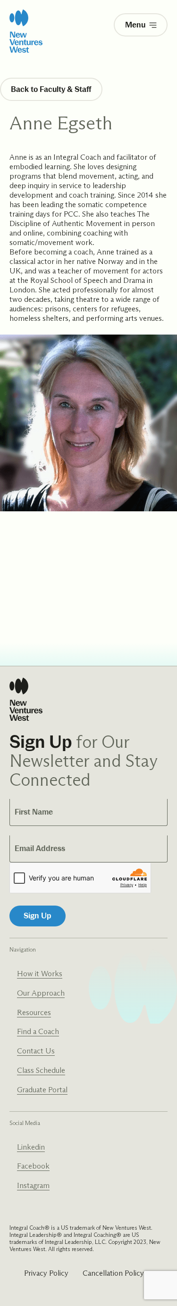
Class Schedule (41, 1070)
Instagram (33, 1185)
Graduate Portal (42, 1089)
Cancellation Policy (113, 1273)
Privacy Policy (46, 1273)
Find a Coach (38, 1031)
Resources (34, 1012)
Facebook (33, 1165)
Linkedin (31, 1147)
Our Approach (41, 993)
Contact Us (36, 1050)
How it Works (39, 973)
